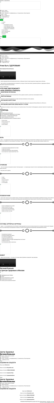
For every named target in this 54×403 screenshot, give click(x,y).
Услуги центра (5, 29)
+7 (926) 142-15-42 (5, 16)
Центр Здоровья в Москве (9, 27)
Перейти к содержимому (5, 0)
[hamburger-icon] (1, 20)
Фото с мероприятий (6, 31)
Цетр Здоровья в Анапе (8, 26)
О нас (3, 23)
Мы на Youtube (5, 32)
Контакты (4, 33)
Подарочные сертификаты (9, 28)
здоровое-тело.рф (50, 401)
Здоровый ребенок (11, 375)
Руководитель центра (8, 24)
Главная (3, 22)
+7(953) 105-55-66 (4, 11)
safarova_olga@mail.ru (5, 15)
